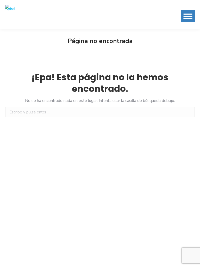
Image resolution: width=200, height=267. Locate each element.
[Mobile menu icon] (188, 16)
